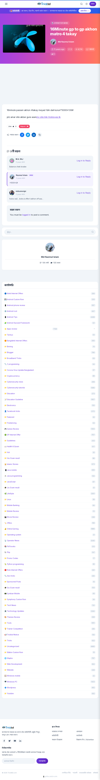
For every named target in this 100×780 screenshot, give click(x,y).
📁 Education (9, 393)
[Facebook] (4, 741)
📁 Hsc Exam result (12, 458)
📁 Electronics (10, 405)
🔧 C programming (11, 364)
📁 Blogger (8, 352)
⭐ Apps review (10, 329)
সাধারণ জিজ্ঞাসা (57, 740)
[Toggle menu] (6, 4)
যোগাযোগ (79, 731)
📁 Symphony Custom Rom (15, 599)
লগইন (93, 4)
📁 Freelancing (10, 423)
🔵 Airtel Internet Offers (13, 293)
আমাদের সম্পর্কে (57, 731)
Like (12, 126)
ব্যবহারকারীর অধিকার (85, 773)
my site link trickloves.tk (48, 117)
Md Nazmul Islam (66, 42)
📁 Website (9, 670)
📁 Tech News (10, 605)
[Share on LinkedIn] (34, 135)
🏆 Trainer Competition (13, 629)
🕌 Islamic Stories (11, 464)
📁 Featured (9, 417)
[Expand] (94, 328)
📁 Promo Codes (11, 558)
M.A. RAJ (19, 159)
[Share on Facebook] (22, 135)
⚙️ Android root (10, 311)
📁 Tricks (8, 640)
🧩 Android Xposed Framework (17, 323)
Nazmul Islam (21, 175)
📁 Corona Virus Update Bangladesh (19, 370)
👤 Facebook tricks (12, 411)
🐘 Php (7, 552)
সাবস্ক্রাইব (42, 761)
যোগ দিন (83, 11)
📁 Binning (8, 346)
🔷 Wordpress (10, 688)
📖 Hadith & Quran (11, 446)
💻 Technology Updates (14, 611)
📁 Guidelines (9, 441)
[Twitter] (9, 741)
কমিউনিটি (55, 735)
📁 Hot (7, 452)
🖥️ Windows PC (10, 682)
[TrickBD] (25, 727)
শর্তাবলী (75, 773)
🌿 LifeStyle (9, 494)
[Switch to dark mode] (86, 4)
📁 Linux (7, 499)
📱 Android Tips (10, 317)
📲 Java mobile (10, 470)
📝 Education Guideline (13, 399)
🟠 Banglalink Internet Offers (15, 341)
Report (23, 126)
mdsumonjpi (21, 191)
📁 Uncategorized (11, 646)
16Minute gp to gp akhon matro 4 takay (73, 31)
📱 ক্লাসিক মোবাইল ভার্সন (50, 776)
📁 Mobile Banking (11, 505)
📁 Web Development (13, 664)
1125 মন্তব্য (56, 263)
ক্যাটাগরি (79, 735)
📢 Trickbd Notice (11, 635)
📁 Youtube (9, 693)
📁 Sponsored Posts (12, 582)
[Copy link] (39, 135)
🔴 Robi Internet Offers (13, 570)
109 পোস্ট (45, 263)
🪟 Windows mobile (12, 676)
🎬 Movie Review (11, 517)
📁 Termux (8, 335)
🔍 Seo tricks (9, 576)
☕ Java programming (13, 476)
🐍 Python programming (14, 564)
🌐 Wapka (8, 658)
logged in (26, 215)
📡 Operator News (60, 23)
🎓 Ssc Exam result (12, 588)
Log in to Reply (84, 160)
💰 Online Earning (11, 529)
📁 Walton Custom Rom (13, 652)
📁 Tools (7, 623)
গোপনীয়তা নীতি (66, 773)
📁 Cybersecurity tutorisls (14, 388)
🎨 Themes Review (12, 617)
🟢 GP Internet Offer (12, 435)
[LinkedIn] (20, 741)
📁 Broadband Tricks (12, 358)
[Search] (81, 4)
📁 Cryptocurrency (12, 376)
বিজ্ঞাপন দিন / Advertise (85, 740)
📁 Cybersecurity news (13, 382)
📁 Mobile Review (11, 511)
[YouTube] (15, 741)
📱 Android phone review (14, 305)
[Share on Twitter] (28, 135)
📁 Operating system (12, 535)
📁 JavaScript (9, 482)
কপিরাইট (95, 773)
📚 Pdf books (9, 546)
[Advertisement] (50, 82)
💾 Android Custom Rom (14, 299)
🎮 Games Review (11, 429)
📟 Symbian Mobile (12, 593)
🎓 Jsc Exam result (11, 488)
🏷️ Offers (8, 523)
